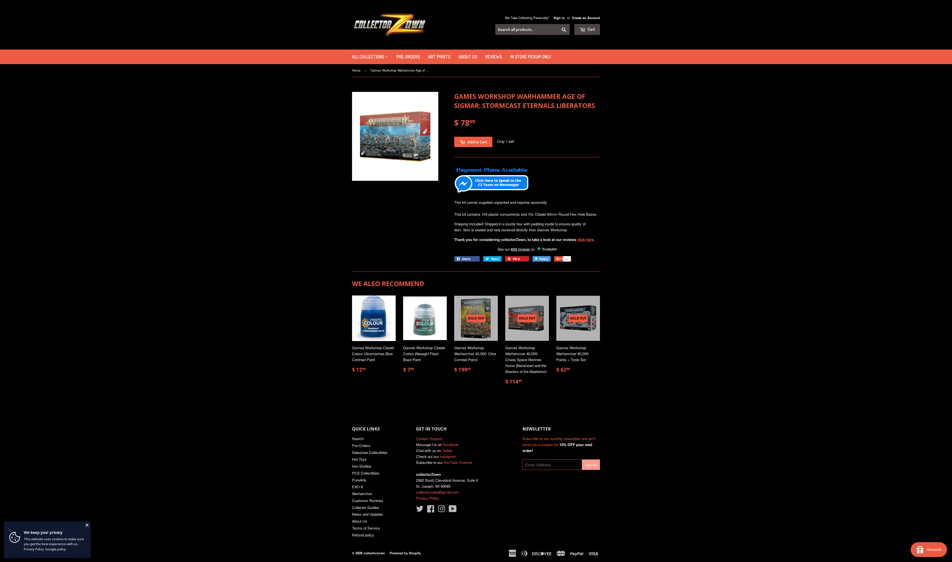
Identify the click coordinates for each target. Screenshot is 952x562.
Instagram (448, 456)
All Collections (368, 56)
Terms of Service (366, 528)
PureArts (359, 479)
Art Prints (439, 56)
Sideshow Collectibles (369, 452)
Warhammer (362, 493)
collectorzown (374, 553)
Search (358, 438)
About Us (468, 56)
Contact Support (429, 438)
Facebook (451, 444)
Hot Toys (359, 459)
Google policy (55, 549)
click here (585, 239)
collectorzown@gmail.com (437, 492)
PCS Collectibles (365, 473)
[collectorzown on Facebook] (430, 510)
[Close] (87, 525)
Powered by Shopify (405, 553)
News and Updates (367, 514)
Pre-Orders (361, 445)
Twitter (447, 450)
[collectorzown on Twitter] (419, 510)
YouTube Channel (458, 462)
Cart (591, 29)
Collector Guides (365, 507)
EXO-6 (357, 486)
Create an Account (586, 18)
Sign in (559, 18)
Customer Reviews (367, 500)
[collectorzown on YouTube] (453, 510)
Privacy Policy (427, 498)
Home (356, 70)
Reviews (493, 56)
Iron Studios (361, 466)
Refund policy (363, 534)
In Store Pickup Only (530, 56)
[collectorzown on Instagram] (441, 510)
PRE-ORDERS (408, 56)
